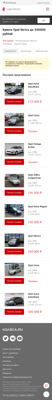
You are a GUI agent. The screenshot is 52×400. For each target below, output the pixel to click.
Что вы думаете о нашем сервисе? (18, 395)
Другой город (20, 43)
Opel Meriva (34, 235)
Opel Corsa (33, 115)
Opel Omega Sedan (34, 145)
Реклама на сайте (11, 365)
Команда (7, 361)
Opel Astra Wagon (37, 206)
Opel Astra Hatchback (33, 85)
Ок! (43, 20)
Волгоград (7, 43)
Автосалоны (8, 357)
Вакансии (7, 373)
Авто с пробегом (10, 353)
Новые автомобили (12, 349)
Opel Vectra (13, 9)
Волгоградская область (26, 40)
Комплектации (26, 51)
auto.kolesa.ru (15, 388)
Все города (8, 40)
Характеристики (42, 51)
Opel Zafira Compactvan (34, 176)
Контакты (7, 369)
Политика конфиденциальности (17, 377)
